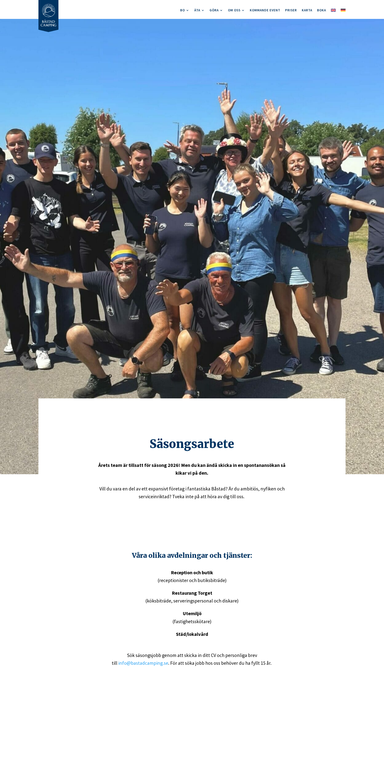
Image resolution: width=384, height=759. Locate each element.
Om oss (234, 10)
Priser (291, 10)
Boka (321, 10)
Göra (214, 10)
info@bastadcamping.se (143, 663)
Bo (182, 10)
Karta (307, 10)
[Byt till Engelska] (333, 11)
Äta (197, 10)
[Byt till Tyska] (343, 11)
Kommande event (265, 10)
